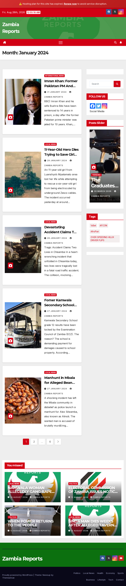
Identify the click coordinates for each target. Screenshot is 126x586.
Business (90, 579)
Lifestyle (102, 579)
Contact (120, 579)
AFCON (103, 225)
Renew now (70, 3)
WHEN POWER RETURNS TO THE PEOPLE (30, 523)
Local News (50, 144)
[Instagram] (104, 106)
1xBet (93, 225)
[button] (115, 42)
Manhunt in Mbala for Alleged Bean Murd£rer (59, 383)
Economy (110, 573)
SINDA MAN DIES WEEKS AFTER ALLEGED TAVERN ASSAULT (91, 525)
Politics (96, 175)
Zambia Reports (41, 497)
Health (100, 573)
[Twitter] (98, 106)
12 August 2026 (80, 497)
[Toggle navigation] (60, 42)
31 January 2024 (57, 92)
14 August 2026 (19, 497)
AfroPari (95, 231)
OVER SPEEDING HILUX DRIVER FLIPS (102, 239)
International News (54, 76)
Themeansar (8, 577)
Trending (107, 175)
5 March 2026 (102, 191)
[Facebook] (92, 106)
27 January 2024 (57, 311)
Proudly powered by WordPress (17, 575)
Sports (121, 573)
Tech (110, 579)
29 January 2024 (57, 160)
